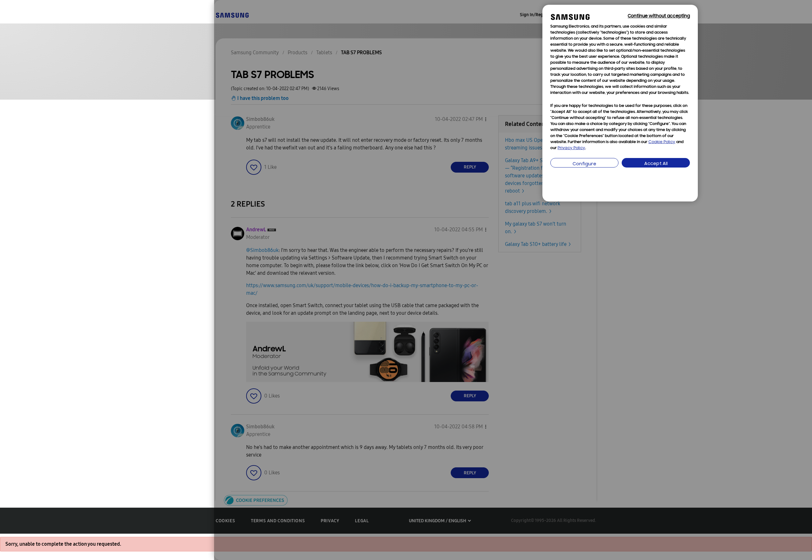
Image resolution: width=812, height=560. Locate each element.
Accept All (656, 163)
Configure (584, 164)
